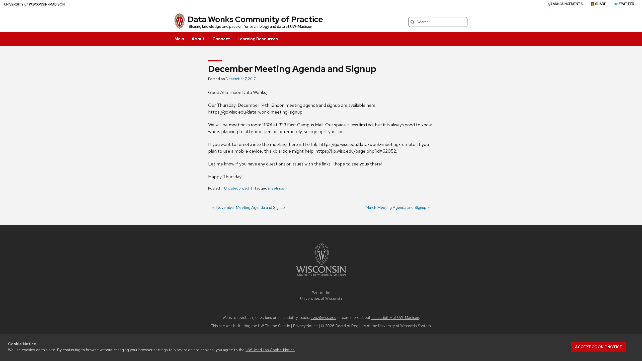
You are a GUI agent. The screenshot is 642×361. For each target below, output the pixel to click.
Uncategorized (236, 188)
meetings (276, 188)
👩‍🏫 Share (598, 4)
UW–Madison (34, 4)
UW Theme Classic (274, 325)
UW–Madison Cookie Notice (270, 349)
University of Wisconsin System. (405, 325)
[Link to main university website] (321, 277)
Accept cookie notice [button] (598, 346)
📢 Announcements (565, 4)
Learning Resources (257, 39)
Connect (221, 39)
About (198, 39)
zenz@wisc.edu (323, 317)
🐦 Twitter (624, 4)
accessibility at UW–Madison (395, 317)
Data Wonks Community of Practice (255, 19)
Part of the (321, 295)
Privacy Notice (305, 325)
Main (179, 39)
